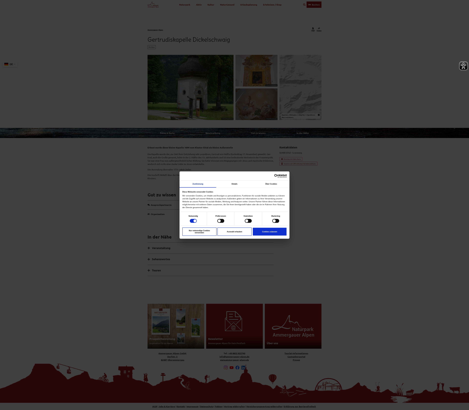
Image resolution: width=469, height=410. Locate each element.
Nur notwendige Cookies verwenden (199, 232)
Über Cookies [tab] (271, 184)
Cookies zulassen (269, 232)
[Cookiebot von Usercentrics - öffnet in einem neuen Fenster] (276, 176)
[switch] (220, 221)
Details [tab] (235, 184)
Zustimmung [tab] (197, 184)
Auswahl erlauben (234, 232)
